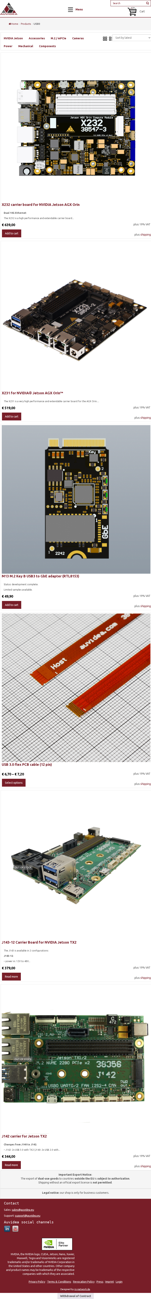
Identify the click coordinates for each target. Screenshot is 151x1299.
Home (14, 23)
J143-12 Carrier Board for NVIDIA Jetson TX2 (39, 942)
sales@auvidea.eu (23, 1209)
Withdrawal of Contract (75, 1296)
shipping (145, 234)
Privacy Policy (37, 1281)
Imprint (109, 1281)
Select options (14, 782)
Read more (11, 976)
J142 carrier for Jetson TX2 (24, 1136)
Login (119, 1281)
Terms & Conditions (59, 1281)
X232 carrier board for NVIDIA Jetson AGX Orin (41, 204)
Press (100, 1281)
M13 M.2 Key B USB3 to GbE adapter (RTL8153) (40, 576)
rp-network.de (82, 1289)
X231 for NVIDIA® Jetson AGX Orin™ (32, 393)
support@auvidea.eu (27, 1215)
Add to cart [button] (11, 233)
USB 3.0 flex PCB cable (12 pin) (27, 764)
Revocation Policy (84, 1281)
